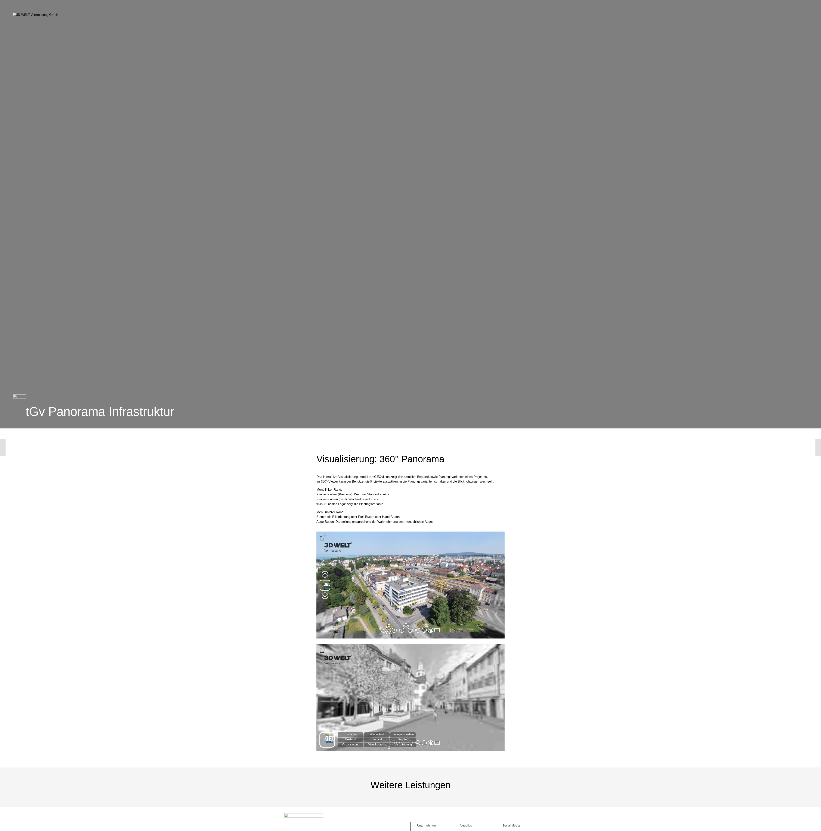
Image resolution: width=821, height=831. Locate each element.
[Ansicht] (800, 447)
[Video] (20, 447)
